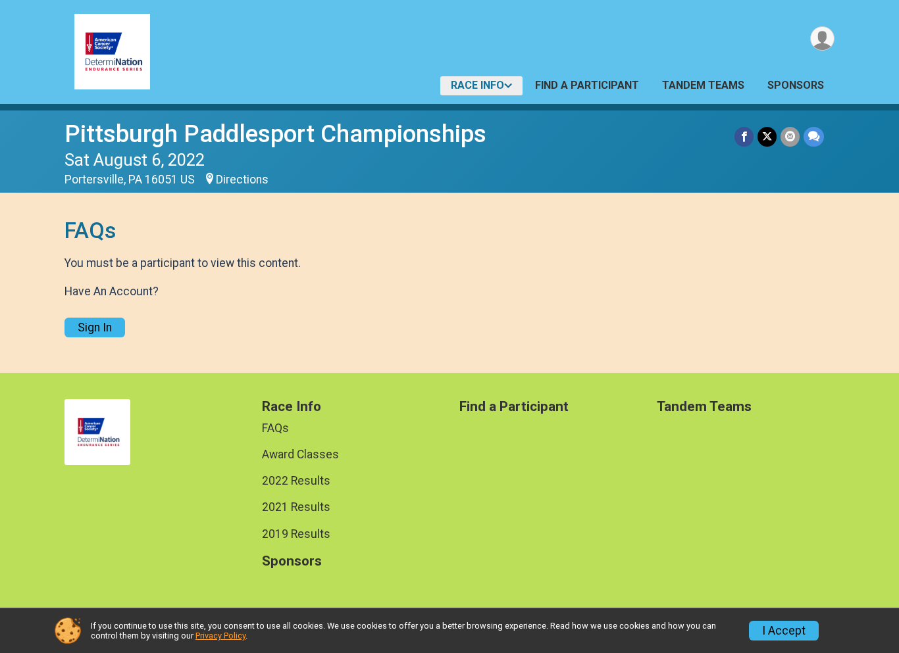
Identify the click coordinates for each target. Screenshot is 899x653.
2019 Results (296, 534)
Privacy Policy (220, 636)
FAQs (275, 428)
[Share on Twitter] (767, 136)
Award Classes (300, 454)
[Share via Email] (790, 136)
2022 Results (296, 480)
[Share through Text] (814, 136)
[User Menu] (822, 38)
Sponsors (795, 85)
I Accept (784, 630)
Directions (242, 179)
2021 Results (296, 507)
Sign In (95, 327)
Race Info (477, 85)
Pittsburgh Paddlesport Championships (275, 134)
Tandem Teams (703, 85)
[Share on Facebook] (744, 136)
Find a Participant (587, 85)
